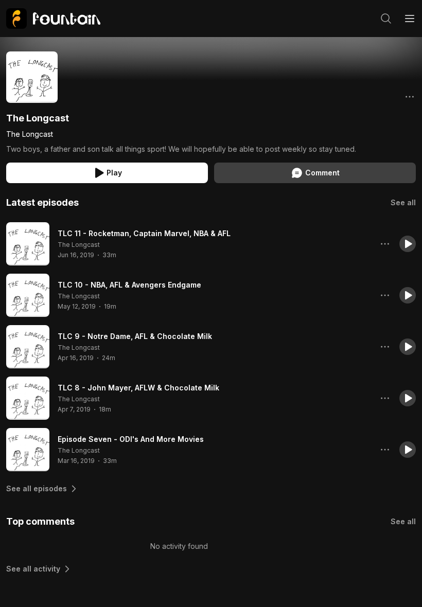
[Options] (409, 97)
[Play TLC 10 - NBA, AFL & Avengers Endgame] (27, 295)
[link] (53, 18)
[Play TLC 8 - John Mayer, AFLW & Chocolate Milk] (27, 398)
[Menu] (409, 18)
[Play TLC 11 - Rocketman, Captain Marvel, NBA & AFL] (27, 243)
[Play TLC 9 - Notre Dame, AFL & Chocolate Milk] (27, 346)
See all (403, 202)
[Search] (386, 18)
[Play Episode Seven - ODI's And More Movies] (27, 449)
